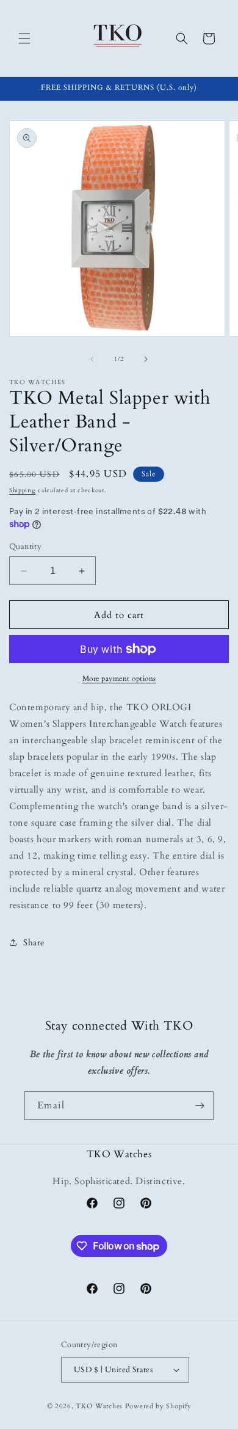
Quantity (25, 546)
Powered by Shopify (158, 1406)
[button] (24, 38)
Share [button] (34, 942)
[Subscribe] (199, 1105)
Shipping (22, 490)
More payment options (119, 678)
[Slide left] (92, 359)
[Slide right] (145, 359)
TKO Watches (99, 1406)
